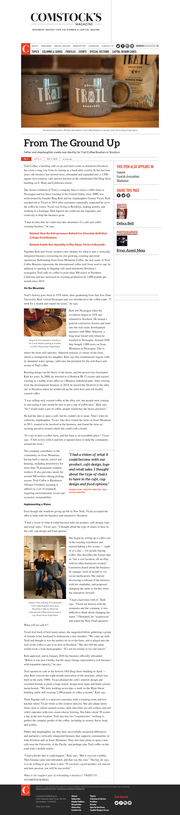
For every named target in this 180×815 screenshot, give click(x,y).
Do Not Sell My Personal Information (71, 788)
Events (83, 52)
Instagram (127, 46)
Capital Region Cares (124, 52)
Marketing (123, 180)
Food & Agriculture (128, 176)
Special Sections (99, 52)
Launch (121, 172)
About (35, 46)
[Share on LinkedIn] (128, 195)
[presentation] (25, 48)
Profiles (71, 52)
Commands (2, 813)
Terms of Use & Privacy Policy (46, 788)
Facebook (123, 46)
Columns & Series (52, 52)
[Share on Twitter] (123, 195)
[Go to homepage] (66, 21)
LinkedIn (132, 46)
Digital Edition (62, 46)
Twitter (118, 46)
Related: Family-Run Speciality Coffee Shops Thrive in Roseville (67, 244)
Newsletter (79, 46)
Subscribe (46, 46)
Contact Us (108, 46)
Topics (35, 52)
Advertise (93, 46)
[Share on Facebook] (119, 195)
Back (26, 159)
